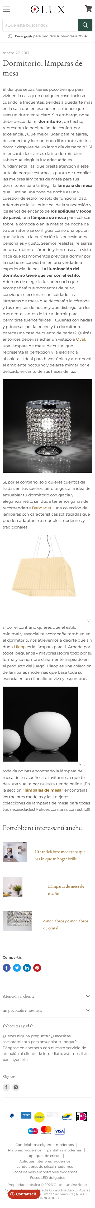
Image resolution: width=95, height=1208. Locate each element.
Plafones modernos (24, 1150)
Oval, (81, 339)
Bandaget (41, 507)
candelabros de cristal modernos (45, 1166)
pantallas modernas (64, 1150)
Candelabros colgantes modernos (45, 1144)
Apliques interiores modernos (44, 1161)
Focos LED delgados (47, 1177)
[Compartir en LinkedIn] (27, 968)
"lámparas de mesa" (43, 790)
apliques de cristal (44, 1156)
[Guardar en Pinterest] (37, 968)
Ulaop (20, 646)
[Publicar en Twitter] (17, 968)
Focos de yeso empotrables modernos (44, 1172)
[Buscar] (85, 25)
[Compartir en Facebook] (7, 968)
